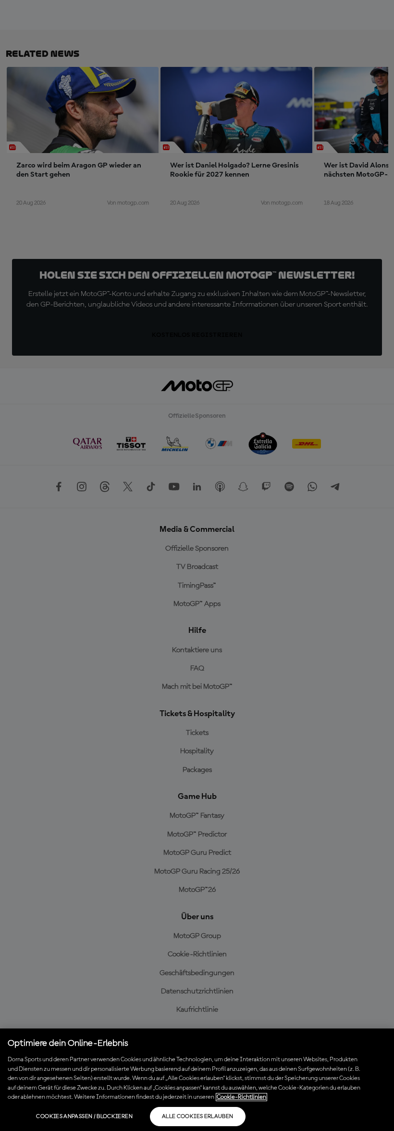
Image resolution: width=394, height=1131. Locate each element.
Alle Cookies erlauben (198, 1116)
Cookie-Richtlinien (241, 1097)
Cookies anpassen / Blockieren (84, 1116)
